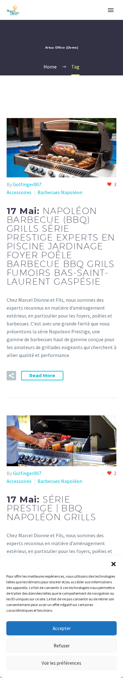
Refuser (62, 646)
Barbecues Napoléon (60, 192)
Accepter (62, 628)
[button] (113, 564)
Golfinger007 (27, 184)
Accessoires (19, 192)
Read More (42, 375)
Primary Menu (110, 10)
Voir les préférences (61, 663)
